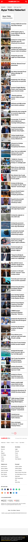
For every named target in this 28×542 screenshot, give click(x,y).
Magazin (3, 453)
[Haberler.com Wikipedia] (5, 493)
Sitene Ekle (17, 482)
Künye (17, 442)
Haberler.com (4, 464)
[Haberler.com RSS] (2, 493)
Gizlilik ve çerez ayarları (6, 513)
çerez (24, 536)
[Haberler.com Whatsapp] (16, 489)
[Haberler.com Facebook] (5, 489)
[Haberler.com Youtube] (8, 493)
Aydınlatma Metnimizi (5, 540)
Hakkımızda (3, 442)
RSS (16, 480)
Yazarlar (16, 457)
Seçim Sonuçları (4, 470)
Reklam (8, 442)
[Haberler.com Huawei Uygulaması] (17, 500)
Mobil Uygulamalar (19, 478)
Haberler (3, 447)
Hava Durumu (4, 466)
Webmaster (17, 476)
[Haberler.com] (5, 438)
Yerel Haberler (18, 459)
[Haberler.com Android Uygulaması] (10, 500)
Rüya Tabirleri (4, 474)
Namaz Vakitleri (4, 468)
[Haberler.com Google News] (2, 489)
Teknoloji (17, 451)
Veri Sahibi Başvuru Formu (20, 474)
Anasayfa (3, 7)
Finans (16, 453)
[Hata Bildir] (13, 513)
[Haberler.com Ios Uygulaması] (4, 500)
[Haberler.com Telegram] (14, 493)
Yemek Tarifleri (4, 476)
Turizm (16, 455)
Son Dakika (3, 455)
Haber (9, 510)
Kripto (2, 457)
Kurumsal (17, 464)
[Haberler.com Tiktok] (11, 493)
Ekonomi (3, 449)
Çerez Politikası (18, 470)
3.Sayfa (2, 459)
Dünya (2, 460)
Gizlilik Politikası (18, 468)
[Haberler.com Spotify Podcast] (19, 489)
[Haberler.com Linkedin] (14, 489)
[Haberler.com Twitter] (8, 489)
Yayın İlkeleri (22, 442)
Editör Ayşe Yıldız (17, 7)
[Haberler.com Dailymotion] (16, 493)
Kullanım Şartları (18, 466)
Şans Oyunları (4, 472)
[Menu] (2, 1)
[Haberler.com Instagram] (11, 489)
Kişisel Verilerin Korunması (20, 472)
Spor (2, 451)
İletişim (12, 442)
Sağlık (16, 449)
